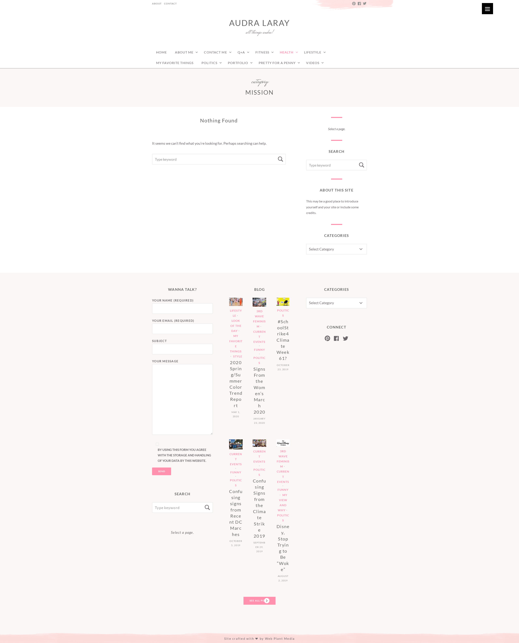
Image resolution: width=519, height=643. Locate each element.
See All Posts (259, 600)
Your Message (165, 361)
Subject (159, 341)
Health (287, 52)
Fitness (262, 52)
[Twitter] (345, 338)
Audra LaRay (259, 23)
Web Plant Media (280, 638)
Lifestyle (312, 52)
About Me (184, 52)
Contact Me (215, 52)
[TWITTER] (364, 3)
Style (237, 356)
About (157, 3)
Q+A (241, 52)
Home (161, 52)
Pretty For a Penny (277, 63)
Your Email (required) (173, 320)
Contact (170, 3)
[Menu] (487, 8)
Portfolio (238, 63)
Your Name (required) (173, 300)
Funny (259, 350)
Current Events (259, 336)
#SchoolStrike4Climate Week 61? (283, 340)
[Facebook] (336, 338)
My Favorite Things (174, 63)
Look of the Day (235, 326)
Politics (209, 63)
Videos (312, 63)
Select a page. (336, 129)
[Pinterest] (327, 338)
